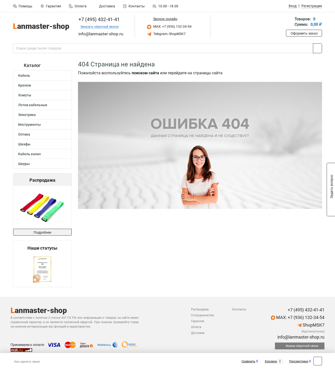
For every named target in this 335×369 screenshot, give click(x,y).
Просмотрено (298, 361)
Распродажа (200, 309)
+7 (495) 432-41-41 (98, 19)
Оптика (24, 134)
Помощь (25, 6)
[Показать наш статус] (42, 269)
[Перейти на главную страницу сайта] (40, 26)
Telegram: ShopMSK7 (169, 34)
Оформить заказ (304, 33)
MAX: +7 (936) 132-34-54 (172, 26)
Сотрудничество (202, 315)
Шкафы (24, 144)
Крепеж (24, 85)
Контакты (137, 6)
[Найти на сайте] (317, 48)
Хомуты (24, 95)
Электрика (27, 115)
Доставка (106, 6)
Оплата (81, 6)
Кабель (24, 75)
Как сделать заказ (27, 361)
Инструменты (29, 125)
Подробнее (42, 232)
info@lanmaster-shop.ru (300, 337)
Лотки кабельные (32, 105)
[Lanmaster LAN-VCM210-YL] (42, 207)
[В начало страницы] (317, 361)
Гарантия (53, 6)
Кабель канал (29, 154)
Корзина (271, 361)
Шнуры (24, 164)
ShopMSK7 (313, 325)
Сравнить (248, 361)
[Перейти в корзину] (289, 22)
